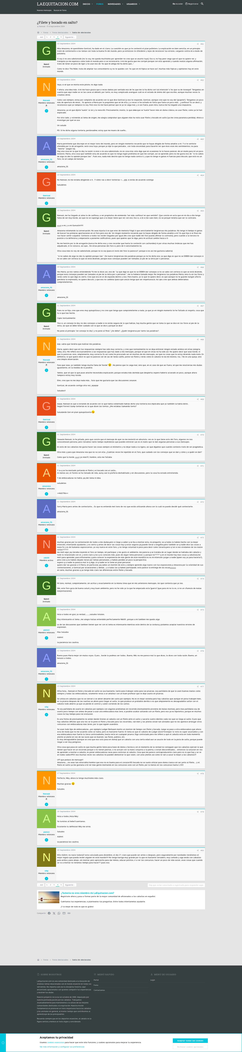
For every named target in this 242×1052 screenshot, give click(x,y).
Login (152, 980)
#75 (202, 610)
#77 (202, 686)
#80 (202, 850)
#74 (202, 579)
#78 (202, 773)
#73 (202, 537)
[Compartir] (198, 44)
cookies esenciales (55, 1042)
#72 (202, 502)
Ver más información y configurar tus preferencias (62, 1047)
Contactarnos (99, 990)
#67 (202, 306)
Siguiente (69, 37)
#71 (202, 466)
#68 (202, 339)
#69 (202, 399)
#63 (202, 139)
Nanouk (42, 26)
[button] (92, 4)
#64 (202, 175)
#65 (202, 211)
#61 (202, 44)
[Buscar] (202, 4)
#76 (202, 651)
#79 (202, 812)
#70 (202, 435)
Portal (96, 980)
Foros (96, 985)
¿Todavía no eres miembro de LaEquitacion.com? (87, 893)
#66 (202, 267)
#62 (202, 80)
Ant (41, 37)
